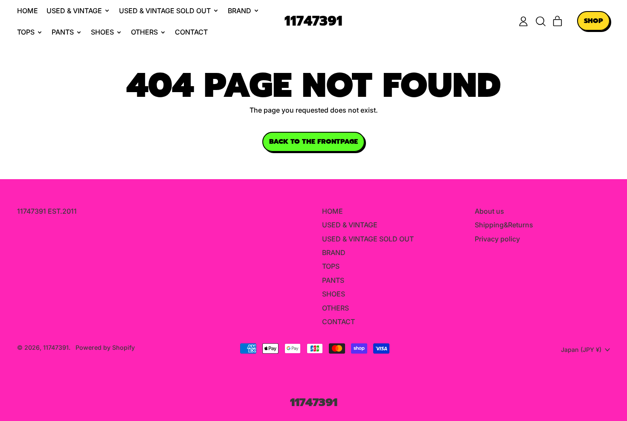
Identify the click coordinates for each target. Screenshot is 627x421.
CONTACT (191, 32)
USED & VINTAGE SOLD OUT (368, 239)
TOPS (331, 266)
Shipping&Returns (504, 225)
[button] (540, 21)
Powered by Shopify (105, 347)
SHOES (333, 294)
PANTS (333, 280)
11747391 (313, 21)
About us (489, 211)
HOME (27, 10)
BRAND (333, 252)
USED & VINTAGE (349, 225)
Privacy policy (497, 239)
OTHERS (335, 308)
